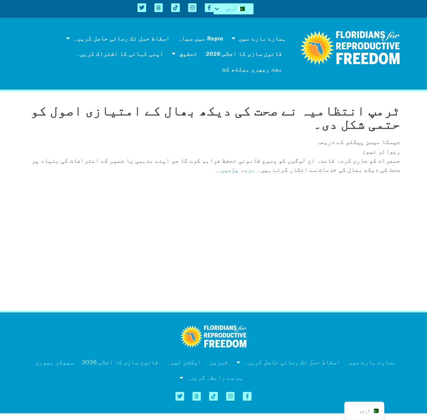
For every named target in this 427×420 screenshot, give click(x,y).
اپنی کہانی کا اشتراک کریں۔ (119, 53)
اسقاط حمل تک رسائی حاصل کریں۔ (121, 38)
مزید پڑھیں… (235, 169)
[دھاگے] (158, 7)
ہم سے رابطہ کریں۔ (215, 377)
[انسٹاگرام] (192, 7)
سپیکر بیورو (54, 362)
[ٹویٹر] (141, 7)
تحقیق (188, 53)
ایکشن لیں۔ (184, 362)
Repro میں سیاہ (200, 38)
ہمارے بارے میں (262, 38)
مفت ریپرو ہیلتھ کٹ (252, 69)
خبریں (219, 362)
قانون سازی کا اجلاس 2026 (244, 53)
